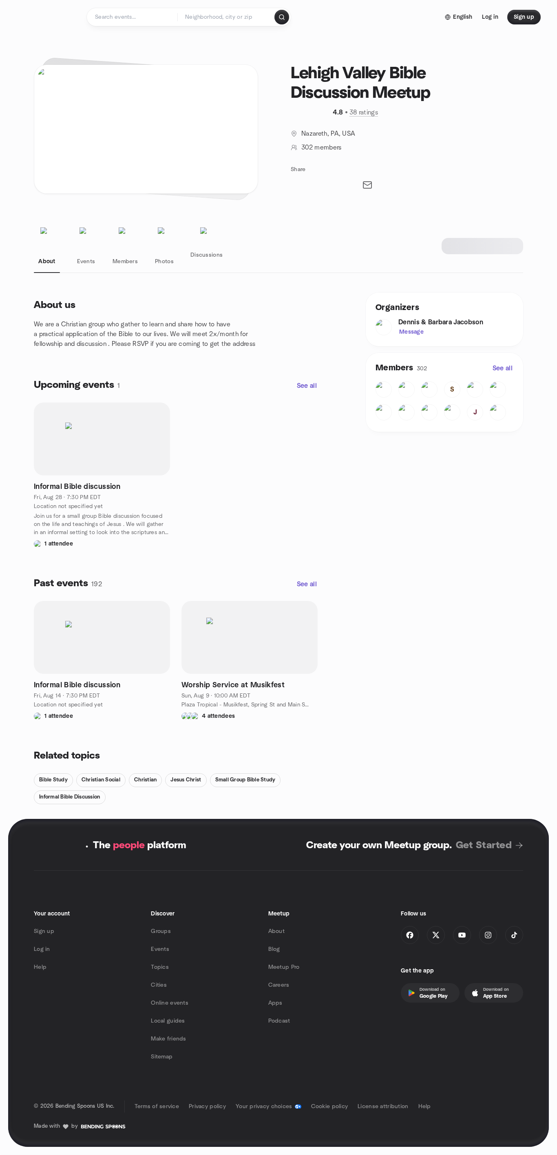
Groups (161, 931)
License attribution (383, 1106)
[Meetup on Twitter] (436, 935)
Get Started (484, 845)
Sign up (44, 931)
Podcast (279, 1021)
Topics (160, 967)
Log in (42, 949)
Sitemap (161, 1057)
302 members (321, 147)
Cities (159, 985)
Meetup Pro (284, 967)
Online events (169, 1003)
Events (160, 949)
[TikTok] (514, 935)
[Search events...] (281, 17)
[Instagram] (488, 935)
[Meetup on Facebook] (410, 935)
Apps (275, 1003)
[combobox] (226, 17)
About (276, 931)
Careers (279, 985)
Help (40, 967)
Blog (274, 949)
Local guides (168, 1021)
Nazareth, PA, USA (328, 133)
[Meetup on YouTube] (462, 935)
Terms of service (157, 1106)
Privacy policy (207, 1106)
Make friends (168, 1039)
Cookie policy (329, 1106)
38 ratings (363, 112)
